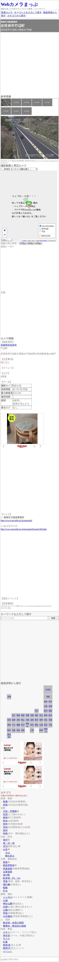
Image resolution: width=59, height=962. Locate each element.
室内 (5, 830)
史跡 (5, 907)
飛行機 (6, 884)
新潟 (45, 711)
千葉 (50, 725)
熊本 (9, 730)
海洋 (5, 840)
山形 (45, 706)
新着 (5, 801)
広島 (18, 720)
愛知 (36, 725)
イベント (7, 951)
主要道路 (7, 871)
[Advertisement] (29, 64)
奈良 (32, 725)
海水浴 (6, 935)
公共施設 (7, 916)
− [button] (5, 235)
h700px (22, 243)
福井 (36, 715)
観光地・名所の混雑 (13, 922)
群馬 (45, 715)
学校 (5, 913)
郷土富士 (9, 856)
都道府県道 (8, 865)
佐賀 (9, 720)
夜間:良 (6, 945)
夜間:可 (6, 948)
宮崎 (13, 730)
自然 (5, 814)
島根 (18, 715)
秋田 (45, 702)
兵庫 (27, 715)
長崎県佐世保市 (9, 345)
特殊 (5, 833)
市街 (5, 827)
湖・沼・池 (8, 843)
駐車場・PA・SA (11, 878)
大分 (13, 725)
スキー (6, 932)
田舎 (5, 821)
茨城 (50, 720)
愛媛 (18, 725)
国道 (5, 862)
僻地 (5, 817)
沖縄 (9, 697)
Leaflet (24, 241)
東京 (45, 725)
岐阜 (36, 720)
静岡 (41, 730)
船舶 (5, 887)
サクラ (6, 938)
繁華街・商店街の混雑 (14, 926)
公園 (5, 910)
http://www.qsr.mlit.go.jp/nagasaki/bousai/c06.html (24, 529)
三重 (32, 730)
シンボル (7, 897)
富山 (41, 715)
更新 (5, 805)
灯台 (5, 891)
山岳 (5, 849)
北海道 (48, 689)
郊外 (5, 824)
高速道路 (7, 868)
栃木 (50, 715)
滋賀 (32, 720)
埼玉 (45, 720)
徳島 (22, 730)
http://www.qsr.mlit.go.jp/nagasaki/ (16, 520)
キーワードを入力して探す (28, 12)
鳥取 (22, 715)
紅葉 (5, 942)
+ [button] (5, 230)
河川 (5, 846)
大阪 (27, 720)
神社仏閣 (7, 903)
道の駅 (6, 875)
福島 (50, 711)
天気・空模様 (10, 811)
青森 (48, 697)
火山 (7, 852)
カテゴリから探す (16, 15)
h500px (30, 243)
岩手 (50, 702)
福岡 (13, 720)
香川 (22, 725)
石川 (36, 711)
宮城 (50, 706)
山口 (13, 715)
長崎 (9, 725)
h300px (38, 243)
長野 (41, 720)
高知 (18, 730)
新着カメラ (7, 12)
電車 (5, 881)
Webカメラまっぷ (19, 4)
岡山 (22, 720)
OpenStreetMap (41, 241)
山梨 (41, 725)
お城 (5, 900)
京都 (32, 715)
